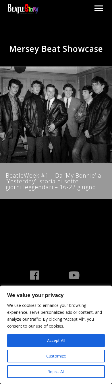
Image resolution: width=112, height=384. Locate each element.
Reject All (56, 371)
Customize (56, 356)
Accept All (56, 340)
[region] (56, 335)
